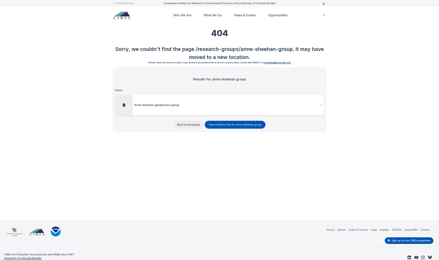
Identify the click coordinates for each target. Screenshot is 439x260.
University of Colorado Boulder (23, 258)
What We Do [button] (213, 15)
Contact (425, 229)
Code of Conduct (358, 229)
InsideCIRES (411, 229)
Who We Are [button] (182, 15)
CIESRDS (397, 229)
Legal (374, 229)
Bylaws (342, 229)
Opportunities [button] (277, 15)
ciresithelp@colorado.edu (277, 62)
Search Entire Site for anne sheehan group (235, 124)
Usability (384, 229)
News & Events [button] (245, 15)
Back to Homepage (188, 124)
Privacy (331, 229)
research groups (125, 3)
